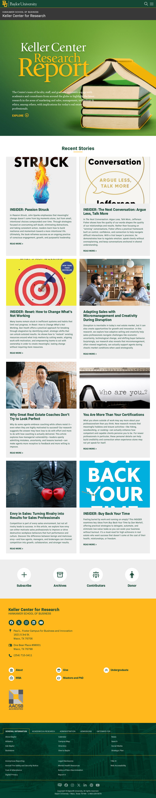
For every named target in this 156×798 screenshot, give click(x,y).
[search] (144, 4)
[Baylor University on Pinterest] (91, 786)
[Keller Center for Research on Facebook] (11, 623)
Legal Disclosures (65, 760)
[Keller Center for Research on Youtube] (41, 623)
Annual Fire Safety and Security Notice (21, 765)
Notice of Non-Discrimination (70, 770)
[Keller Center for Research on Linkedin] (34, 623)
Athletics (9, 741)
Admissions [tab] (86, 731)
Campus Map (64, 741)
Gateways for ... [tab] (105, 731)
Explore (18, 115)
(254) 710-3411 (23, 655)
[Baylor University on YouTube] (97, 786)
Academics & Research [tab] (43, 731)
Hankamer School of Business (20, 11)
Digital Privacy (11, 774)
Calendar (62, 736)
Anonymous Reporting (15, 760)
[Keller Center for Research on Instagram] (26, 623)
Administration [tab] (67, 731)
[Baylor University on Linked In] (84, 786)
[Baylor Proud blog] (59, 786)
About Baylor (10, 736)
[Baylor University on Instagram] (72, 786)
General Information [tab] (16, 731)
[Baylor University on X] (78, 786)
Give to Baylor (64, 750)
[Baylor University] (19, 4)
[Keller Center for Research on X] (19, 623)
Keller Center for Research (24, 15)
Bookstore (9, 750)
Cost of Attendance (13, 770)
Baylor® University (75, 790)
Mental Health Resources (69, 765)
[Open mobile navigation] (152, 4)
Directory (62, 745)
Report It (62, 774)
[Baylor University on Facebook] (65, 786)
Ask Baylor (9, 745)
